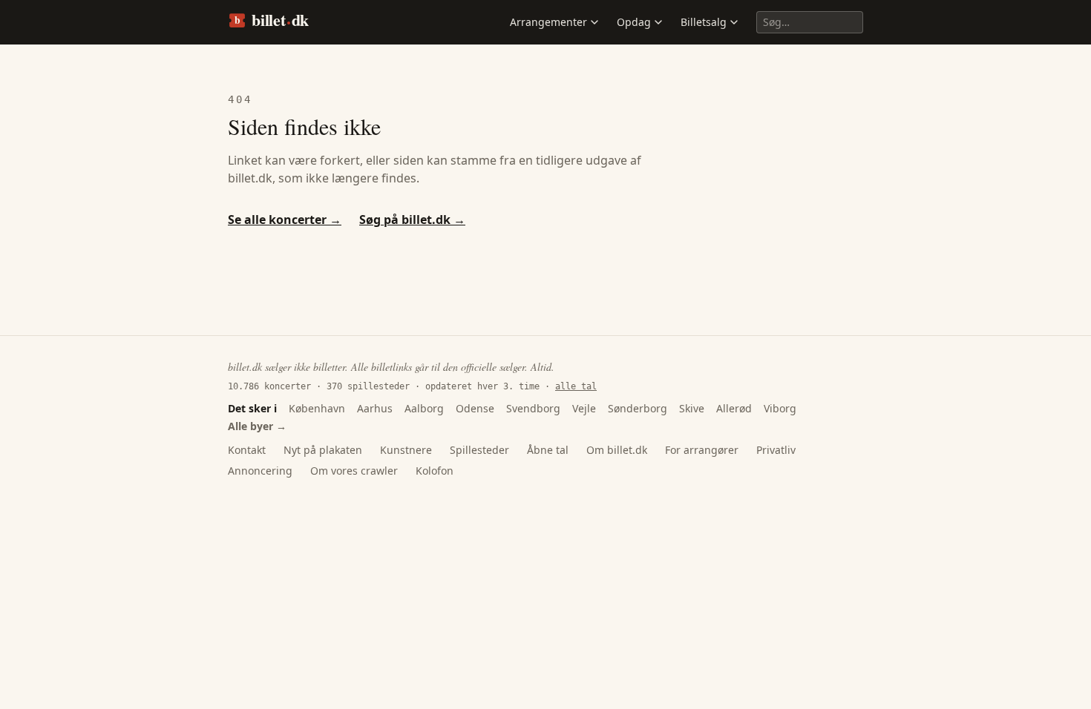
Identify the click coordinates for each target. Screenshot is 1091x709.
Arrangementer (548, 22)
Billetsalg (704, 22)
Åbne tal (548, 450)
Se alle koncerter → (284, 219)
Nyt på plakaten (323, 450)
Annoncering (260, 471)
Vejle (584, 408)
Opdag (634, 22)
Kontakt (247, 450)
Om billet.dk (616, 450)
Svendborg (533, 408)
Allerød (734, 408)
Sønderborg (637, 408)
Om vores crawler (354, 471)
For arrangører (701, 450)
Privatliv (776, 450)
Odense (475, 408)
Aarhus (375, 408)
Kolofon (434, 471)
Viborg (780, 408)
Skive (691, 408)
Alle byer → (257, 426)
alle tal (576, 386)
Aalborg (424, 408)
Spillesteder (479, 450)
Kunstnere (406, 450)
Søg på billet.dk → (412, 219)
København (317, 408)
